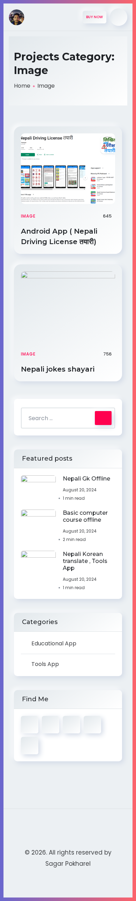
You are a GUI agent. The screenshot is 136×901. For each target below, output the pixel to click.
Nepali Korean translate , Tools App (85, 561)
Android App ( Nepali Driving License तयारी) (59, 236)
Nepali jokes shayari (59, 369)
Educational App (53, 643)
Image (28, 216)
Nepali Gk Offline (86, 478)
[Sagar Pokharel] (16, 17)
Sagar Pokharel (68, 863)
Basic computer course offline (85, 516)
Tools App (45, 664)
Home (22, 86)
